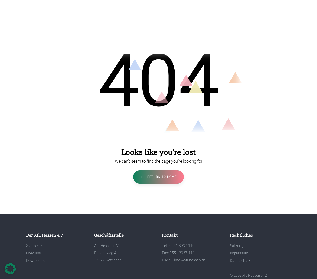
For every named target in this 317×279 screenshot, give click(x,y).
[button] (10, 269)
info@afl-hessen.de (190, 260)
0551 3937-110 (181, 246)
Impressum (239, 253)
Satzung (236, 246)
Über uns (33, 253)
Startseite (34, 246)
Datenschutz (240, 260)
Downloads (35, 260)
